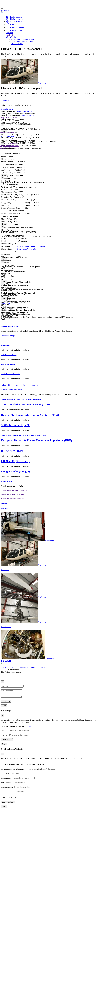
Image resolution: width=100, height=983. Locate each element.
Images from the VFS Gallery (11, 374)
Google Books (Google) (15, 471)
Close (4, 131)
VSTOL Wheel (17, 44)
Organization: (6, 778)
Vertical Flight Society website (22, 39)
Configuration (7, 109)
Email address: (7, 782)
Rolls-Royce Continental (26, 249)
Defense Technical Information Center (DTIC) (30, 414)
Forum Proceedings (8, 336)
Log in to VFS (7, 740)
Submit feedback (8, 802)
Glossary (9, 33)
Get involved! (22, 667)
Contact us (44, 667)
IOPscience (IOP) (12, 450)
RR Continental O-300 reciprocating (31, 246)
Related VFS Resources (10, 326)
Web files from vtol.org (9, 355)
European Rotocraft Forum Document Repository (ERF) (36, 440)
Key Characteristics (9, 117)
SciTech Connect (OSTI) (16, 425)
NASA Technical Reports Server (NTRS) (26, 404)
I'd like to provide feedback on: (13, 765)
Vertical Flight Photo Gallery (22, 41)
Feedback (9, 35)
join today (28, 726)
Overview (5, 100)
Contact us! (6, 701)
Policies (34, 667)
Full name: (6, 773)
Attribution (42, 83)
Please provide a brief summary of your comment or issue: (24, 769)
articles (6, 345)
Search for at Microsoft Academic (14, 499)
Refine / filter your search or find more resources (19, 385)
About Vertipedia (7, 667)
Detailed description (8, 798)
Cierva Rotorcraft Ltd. (24, 111)
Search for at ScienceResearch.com (14, 490)
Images (4, 503)
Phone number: (7, 787)
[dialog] (50, 128)
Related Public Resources (11, 390)
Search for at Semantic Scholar (13, 494)
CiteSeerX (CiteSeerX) (15, 461)
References (5, 303)
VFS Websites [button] (11, 37)
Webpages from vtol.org (9, 364)
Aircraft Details (7, 136)
